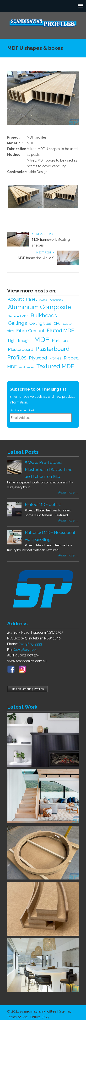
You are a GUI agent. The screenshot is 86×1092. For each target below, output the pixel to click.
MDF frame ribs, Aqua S (36, 258)
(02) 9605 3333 (30, 644)
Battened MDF (18, 316)
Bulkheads (44, 315)
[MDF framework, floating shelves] (18, 245)
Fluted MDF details (43, 504)
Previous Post (44, 234)
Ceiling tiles (40, 323)
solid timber (26, 367)
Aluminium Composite (39, 307)
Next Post (44, 252)
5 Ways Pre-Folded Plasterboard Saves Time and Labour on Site (49, 469)
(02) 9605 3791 (25, 650)
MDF (41, 339)
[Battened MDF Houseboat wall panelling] (14, 543)
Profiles (55, 358)
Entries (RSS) (39, 1017)
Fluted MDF (60, 330)
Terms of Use (17, 1017)
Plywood (38, 357)
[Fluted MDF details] (14, 515)
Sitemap (65, 1011)
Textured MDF (55, 366)
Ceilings (17, 323)
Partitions (61, 340)
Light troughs (20, 340)
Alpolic (43, 299)
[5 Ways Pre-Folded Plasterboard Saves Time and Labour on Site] (14, 473)
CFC (57, 323)
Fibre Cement (30, 330)
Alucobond (56, 299)
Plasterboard (20, 349)
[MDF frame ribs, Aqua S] (68, 264)
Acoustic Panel (22, 299)
